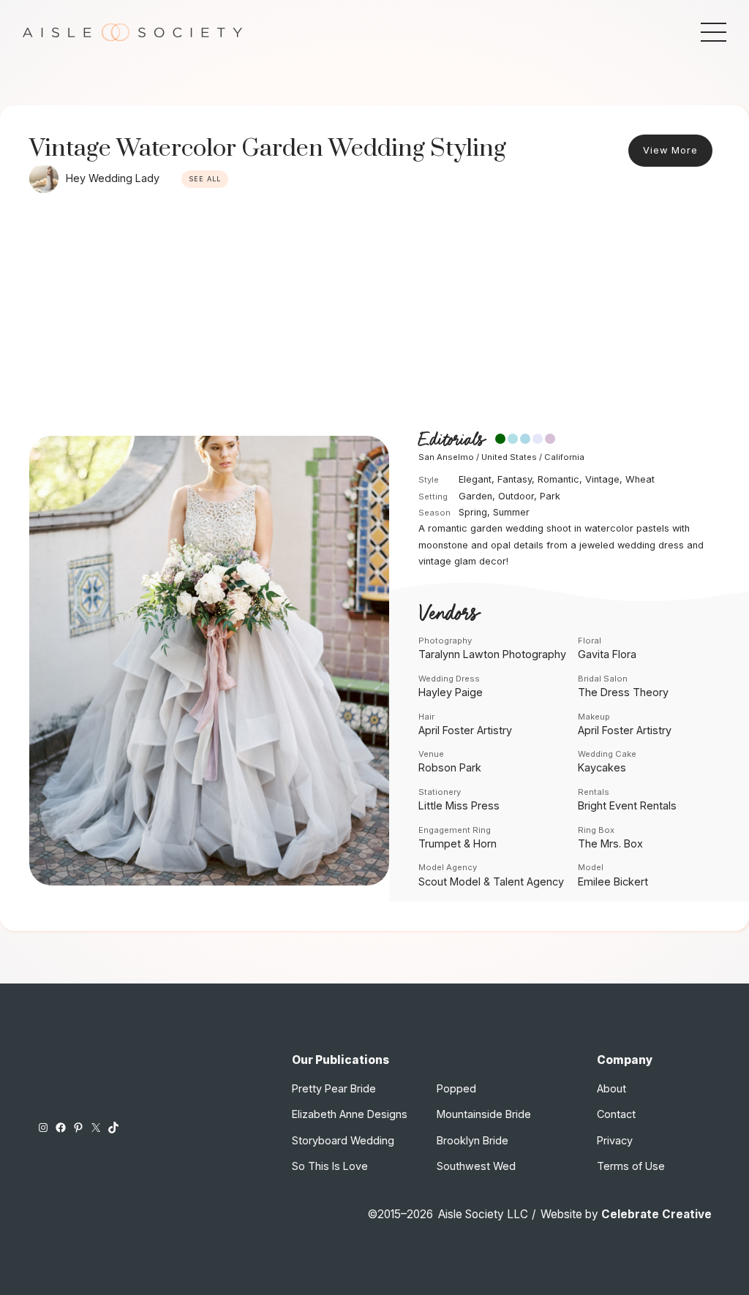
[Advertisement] (374, 310)
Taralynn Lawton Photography (492, 654)
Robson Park (449, 767)
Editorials (451, 440)
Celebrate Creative (656, 1214)
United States (509, 457)
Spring (473, 512)
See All (205, 179)
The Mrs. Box (610, 843)
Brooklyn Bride (472, 1140)
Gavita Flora (607, 654)
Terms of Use (631, 1166)
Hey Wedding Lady (112, 178)
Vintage (602, 479)
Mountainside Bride (484, 1114)
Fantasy (514, 479)
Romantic (558, 479)
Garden (475, 496)
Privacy (615, 1140)
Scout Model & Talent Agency (491, 881)
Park (550, 496)
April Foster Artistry (465, 730)
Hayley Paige (450, 692)
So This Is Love (330, 1166)
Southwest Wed (476, 1166)
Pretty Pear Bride (334, 1088)
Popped (456, 1088)
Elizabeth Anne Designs (349, 1114)
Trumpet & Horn (457, 843)
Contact (616, 1114)
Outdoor (516, 496)
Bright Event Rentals (627, 805)
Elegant (475, 479)
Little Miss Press (459, 805)
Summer (511, 512)
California (564, 457)
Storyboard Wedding (343, 1140)
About (611, 1088)
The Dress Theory (623, 692)
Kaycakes (602, 767)
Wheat (640, 479)
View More (670, 150)
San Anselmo (446, 457)
